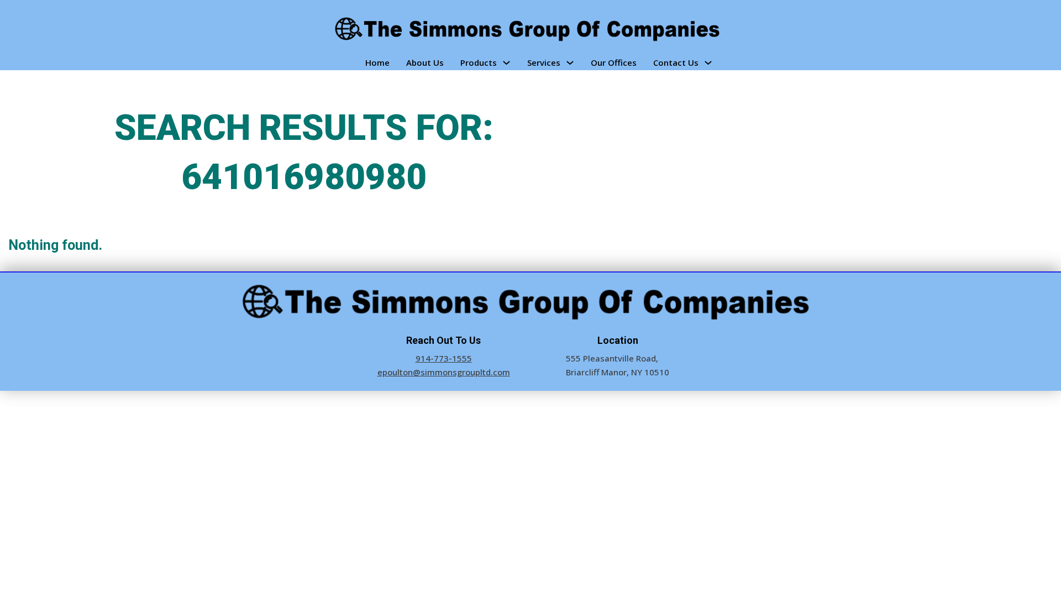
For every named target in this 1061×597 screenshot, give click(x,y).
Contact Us (675, 62)
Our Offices (614, 62)
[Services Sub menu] (570, 63)
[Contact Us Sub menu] (708, 63)
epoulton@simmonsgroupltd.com (443, 372)
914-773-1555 (444, 358)
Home (377, 62)
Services (543, 62)
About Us (425, 62)
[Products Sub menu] (506, 63)
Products (478, 62)
